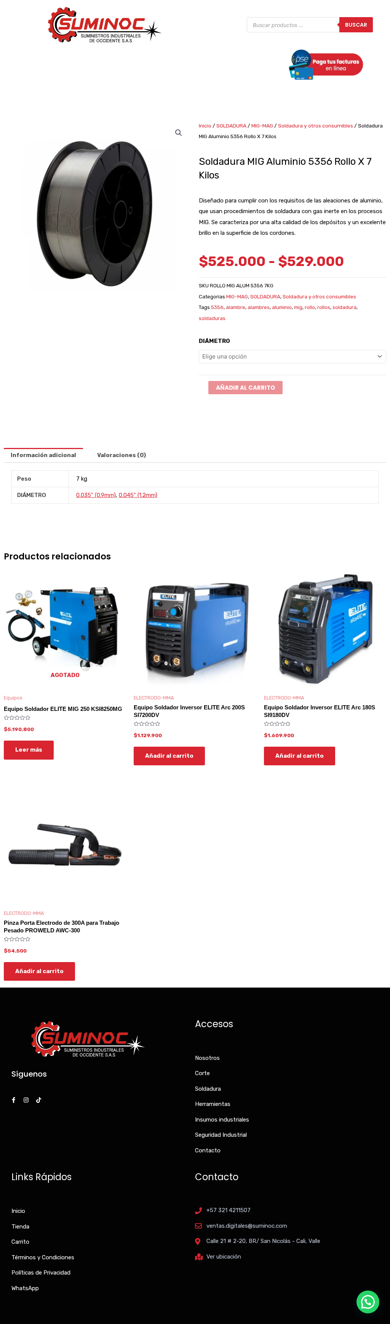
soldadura (344, 307)
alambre (235, 307)
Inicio (205, 126)
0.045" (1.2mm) (138, 495)
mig (298, 307)
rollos (323, 307)
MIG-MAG (262, 126)
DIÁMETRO (214, 341)
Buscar (356, 25)
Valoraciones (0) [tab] (121, 455)
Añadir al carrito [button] (169, 755)
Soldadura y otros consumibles (315, 126)
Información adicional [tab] (43, 455)
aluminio (282, 307)
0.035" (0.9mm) (96, 495)
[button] (178, 133)
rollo (310, 307)
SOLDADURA (231, 126)
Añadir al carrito (245, 388)
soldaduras (212, 318)
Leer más (28, 749)
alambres (259, 307)
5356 (217, 307)
